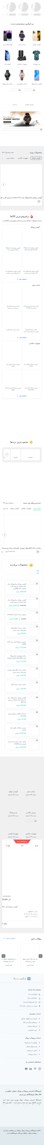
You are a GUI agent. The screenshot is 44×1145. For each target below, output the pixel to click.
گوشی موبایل (36, 44)
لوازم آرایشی (30, 965)
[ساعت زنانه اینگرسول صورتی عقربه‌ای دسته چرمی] (38, 552)
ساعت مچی (21, 44)
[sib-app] (31, 1113)
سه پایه (15, 104)
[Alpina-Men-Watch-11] (13, 313)
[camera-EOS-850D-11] (31, 371)
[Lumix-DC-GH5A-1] (13, 348)
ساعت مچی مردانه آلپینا (13, 329)
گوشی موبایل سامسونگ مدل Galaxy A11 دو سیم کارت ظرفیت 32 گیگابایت (13, 273)
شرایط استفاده (32, 1026)
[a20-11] (31, 255)
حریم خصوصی (32, 1030)
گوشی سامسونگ (36, 84)
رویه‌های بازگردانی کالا (30, 1022)
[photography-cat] (22, 50)
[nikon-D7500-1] (31, 348)
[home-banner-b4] (22, 403)
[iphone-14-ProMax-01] (13, 231)
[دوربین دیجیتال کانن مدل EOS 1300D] (33, 644)
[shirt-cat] (36, 50)
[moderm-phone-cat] (7, 30)
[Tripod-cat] (14, 89)
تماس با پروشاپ (32, 1050)
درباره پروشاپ (32, 1054)
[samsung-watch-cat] (7, 70)
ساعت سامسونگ (7, 84)
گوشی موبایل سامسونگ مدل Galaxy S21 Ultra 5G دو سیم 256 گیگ (17, 700)
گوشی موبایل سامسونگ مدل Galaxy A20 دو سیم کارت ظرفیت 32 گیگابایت (30, 273)
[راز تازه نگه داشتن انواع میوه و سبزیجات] (30, 950)
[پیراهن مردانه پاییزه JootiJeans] (33, 616)
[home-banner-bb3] (22, 466)
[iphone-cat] (7, 50)
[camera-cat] (28, 89)
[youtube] (26, 1069)
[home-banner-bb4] (22, 482)
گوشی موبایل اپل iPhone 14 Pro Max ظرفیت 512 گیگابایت (13, 250)
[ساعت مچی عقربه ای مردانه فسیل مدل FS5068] (33, 744)
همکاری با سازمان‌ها (31, 1043)
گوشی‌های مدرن (7, 44)
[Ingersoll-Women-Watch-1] (31, 313)
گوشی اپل (7, 64)
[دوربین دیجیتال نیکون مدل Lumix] (33, 730)
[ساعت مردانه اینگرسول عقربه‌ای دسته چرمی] (33, 630)
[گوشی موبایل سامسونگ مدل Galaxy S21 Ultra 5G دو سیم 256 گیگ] (33, 701)
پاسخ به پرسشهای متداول (29, 1018)
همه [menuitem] (37, 573)
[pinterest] (35, 1069)
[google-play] (31, 1119)
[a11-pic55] (13, 255)
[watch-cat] (22, 30)
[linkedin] (30, 1069)
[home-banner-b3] (22, 420)
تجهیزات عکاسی (22, 64)
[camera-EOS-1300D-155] (13, 371)
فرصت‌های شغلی (31, 1046)
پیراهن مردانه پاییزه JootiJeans (16, 614)
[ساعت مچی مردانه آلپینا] (33, 686)
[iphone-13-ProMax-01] (31, 231)
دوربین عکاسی (29, 104)
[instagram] (39, 1069)
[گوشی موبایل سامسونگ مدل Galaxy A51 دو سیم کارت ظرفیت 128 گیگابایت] (39, 201)
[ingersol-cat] (22, 70)
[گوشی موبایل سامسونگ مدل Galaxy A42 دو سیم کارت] (33, 602)
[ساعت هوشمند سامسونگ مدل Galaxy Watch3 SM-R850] (33, 658)
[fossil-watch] (31, 289)
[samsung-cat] (36, 70)
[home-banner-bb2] (22, 129)
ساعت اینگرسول (22, 84)
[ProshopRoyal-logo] (30, 1075)
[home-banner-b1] (22, 112)
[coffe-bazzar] (31, 1107)
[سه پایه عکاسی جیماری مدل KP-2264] (33, 716)
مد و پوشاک (36, 64)
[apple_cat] (36, 30)
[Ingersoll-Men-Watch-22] (13, 289)
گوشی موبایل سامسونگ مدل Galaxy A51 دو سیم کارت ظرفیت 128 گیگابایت (17, 586)
